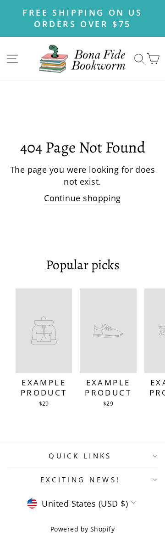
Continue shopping (82, 197)
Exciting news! (80, 479)
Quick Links (80, 455)
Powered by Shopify (82, 529)
